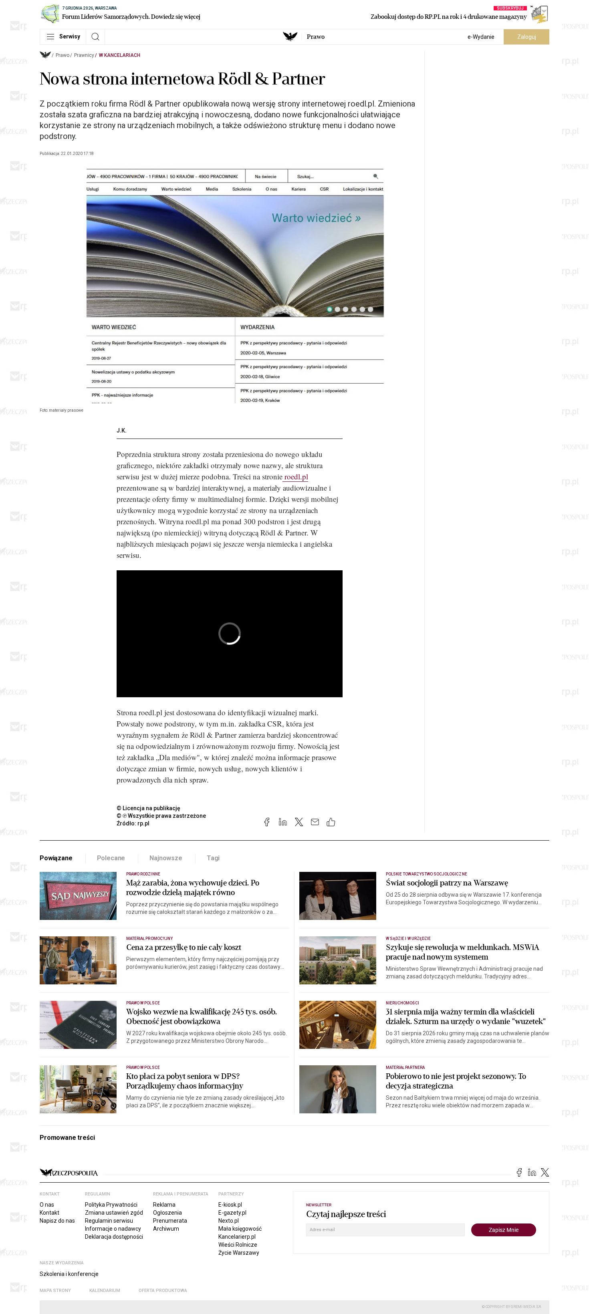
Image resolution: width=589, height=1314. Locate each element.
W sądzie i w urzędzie (408, 938)
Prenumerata (170, 1220)
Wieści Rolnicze (237, 1245)
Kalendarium (104, 1290)
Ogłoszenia (167, 1212)
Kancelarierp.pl (237, 1237)
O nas (47, 1204)
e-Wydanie (481, 37)
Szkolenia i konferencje (69, 1274)
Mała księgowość (240, 1228)
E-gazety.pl (232, 1212)
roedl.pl (295, 476)
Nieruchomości (402, 1003)
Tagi (213, 858)
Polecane (111, 858)
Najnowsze (165, 858)
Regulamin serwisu (109, 1220)
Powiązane (56, 858)
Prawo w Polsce (143, 1003)
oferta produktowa (163, 1290)
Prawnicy (84, 55)
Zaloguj (526, 37)
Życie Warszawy (238, 1253)
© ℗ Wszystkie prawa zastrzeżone (161, 816)
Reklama (164, 1204)
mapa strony (55, 1290)
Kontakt (49, 1212)
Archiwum (166, 1228)
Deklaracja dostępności (114, 1237)
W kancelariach (119, 55)
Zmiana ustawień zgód (114, 1212)
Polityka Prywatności (111, 1204)
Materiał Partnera (405, 1067)
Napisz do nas (57, 1220)
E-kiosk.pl (230, 1204)
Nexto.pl (228, 1220)
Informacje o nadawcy (113, 1228)
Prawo (316, 37)
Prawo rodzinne (143, 874)
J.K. (122, 430)
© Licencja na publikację (149, 808)
